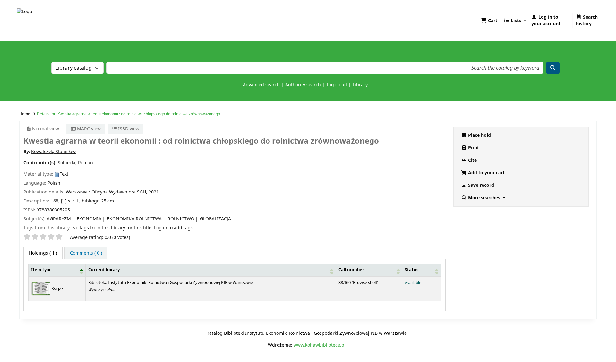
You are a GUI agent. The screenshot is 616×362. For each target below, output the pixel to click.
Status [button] (411, 270)
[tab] (85, 253)
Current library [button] (104, 270)
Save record (481, 185)
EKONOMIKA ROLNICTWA (134, 219)
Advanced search (261, 84)
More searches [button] (484, 197)
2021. (154, 192)
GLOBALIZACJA (215, 219)
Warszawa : (78, 192)
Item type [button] (41, 270)
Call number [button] (351, 270)
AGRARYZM (59, 219)
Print (473, 147)
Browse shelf (365, 282)
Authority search (303, 84)
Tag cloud (336, 84)
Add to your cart (486, 172)
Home (24, 114)
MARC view (88, 129)
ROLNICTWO (180, 219)
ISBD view (128, 129)
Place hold (479, 135)
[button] (489, 21)
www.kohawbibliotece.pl (320, 345)
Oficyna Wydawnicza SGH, (119, 192)
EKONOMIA (89, 219)
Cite (472, 160)
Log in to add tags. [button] (174, 228)
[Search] (553, 68)
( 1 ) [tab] (43, 253)
